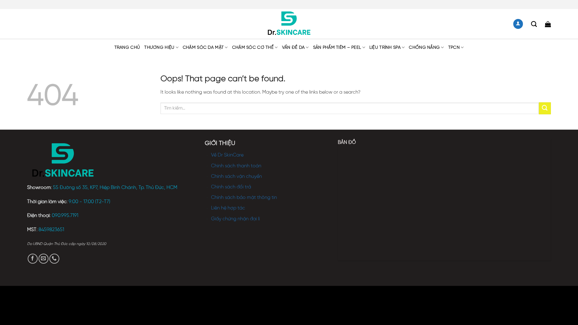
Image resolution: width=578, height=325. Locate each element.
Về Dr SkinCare (227, 155)
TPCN (454, 47)
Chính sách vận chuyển (236, 176)
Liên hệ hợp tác (228, 208)
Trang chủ (127, 47)
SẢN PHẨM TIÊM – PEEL (337, 47)
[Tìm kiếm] (534, 23)
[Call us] (54, 259)
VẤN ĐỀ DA (293, 47)
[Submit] (545, 108)
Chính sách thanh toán (236, 166)
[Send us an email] (43, 259)
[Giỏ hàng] (548, 24)
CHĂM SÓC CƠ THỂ (253, 47)
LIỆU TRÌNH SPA (385, 47)
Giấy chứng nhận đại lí (235, 218)
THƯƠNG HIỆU (159, 47)
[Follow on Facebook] (33, 259)
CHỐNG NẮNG (424, 47)
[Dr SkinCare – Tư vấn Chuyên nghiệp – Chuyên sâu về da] (289, 24)
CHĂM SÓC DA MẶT (203, 47)
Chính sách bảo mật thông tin (244, 197)
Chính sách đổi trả (231, 187)
